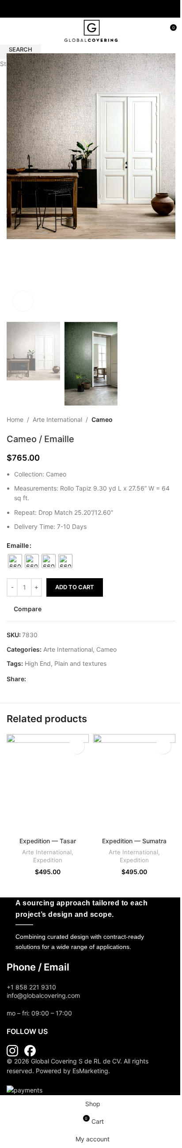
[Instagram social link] (96, 9)
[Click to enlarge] (23, 301)
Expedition (47, 860)
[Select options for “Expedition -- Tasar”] (76, 746)
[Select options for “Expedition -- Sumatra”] (163, 746)
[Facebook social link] (85, 9)
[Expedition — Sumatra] (134, 783)
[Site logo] (91, 30)
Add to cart (74, 587)
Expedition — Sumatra (134, 841)
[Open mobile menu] (10, 31)
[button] (15, 185)
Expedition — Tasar (47, 841)
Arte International (47, 852)
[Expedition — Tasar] (48, 783)
